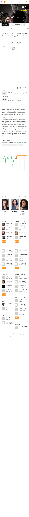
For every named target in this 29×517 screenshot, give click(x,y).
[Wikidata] (21, 145)
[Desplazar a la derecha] (22, 196)
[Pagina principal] (4, 3)
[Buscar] (26, 2)
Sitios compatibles (13, 87)
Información (5, 29)
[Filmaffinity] (11, 143)
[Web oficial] (5, 143)
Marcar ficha (17, 24)
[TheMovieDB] (20, 143)
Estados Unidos (3, 45)
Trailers (13, 29)
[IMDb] (15, 143)
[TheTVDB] (25, 143)
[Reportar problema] (17, 87)
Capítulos (20, 29)
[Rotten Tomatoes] (6, 145)
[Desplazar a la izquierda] (19, 196)
